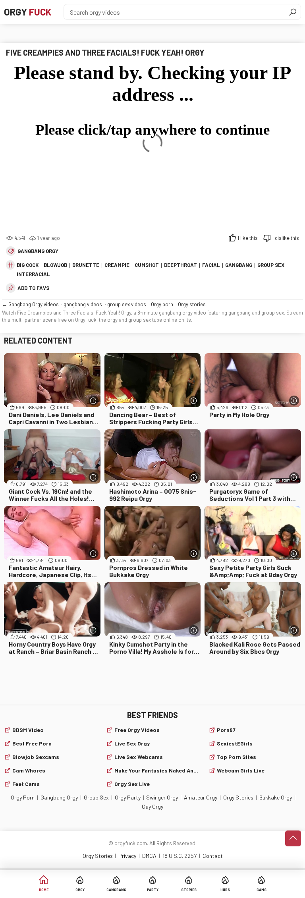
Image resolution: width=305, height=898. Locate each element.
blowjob (55, 265)
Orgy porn (162, 304)
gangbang (238, 265)
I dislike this (285, 238)
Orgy (28, 11)
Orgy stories (192, 304)
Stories (189, 890)
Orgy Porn (23, 797)
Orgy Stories (238, 797)
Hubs (225, 890)
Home (43, 890)
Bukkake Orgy (275, 797)
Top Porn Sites (236, 756)
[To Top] (293, 838)
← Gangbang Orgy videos (30, 304)
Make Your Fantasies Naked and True (156, 770)
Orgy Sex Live (132, 783)
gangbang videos (83, 304)
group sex (270, 265)
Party (152, 890)
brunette (85, 265)
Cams (261, 890)
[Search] (292, 12)
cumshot (147, 265)
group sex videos (126, 304)
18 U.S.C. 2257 (179, 855)
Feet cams (26, 783)
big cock (28, 265)
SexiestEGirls (235, 743)
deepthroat (180, 265)
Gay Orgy (152, 806)
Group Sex (96, 797)
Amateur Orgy (200, 797)
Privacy (127, 855)
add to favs (33, 288)
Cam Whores (28, 770)
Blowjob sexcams (35, 756)
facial (211, 265)
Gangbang (116, 890)
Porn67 (226, 729)
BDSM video (28, 729)
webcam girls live (240, 770)
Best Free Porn (32, 743)
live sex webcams (138, 756)
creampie (116, 265)
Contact (213, 855)
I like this (248, 238)
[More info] (93, 401)
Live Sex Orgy (132, 743)
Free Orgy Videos (137, 729)
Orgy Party (128, 797)
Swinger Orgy (162, 797)
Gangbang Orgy (37, 251)
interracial (33, 274)
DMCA (149, 855)
